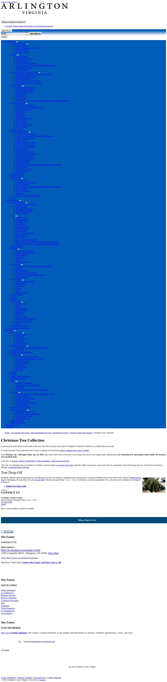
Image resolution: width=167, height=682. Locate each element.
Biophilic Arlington (23, 79)
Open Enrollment (22, 70)
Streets (18, 290)
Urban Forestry (21, 277)
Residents (9, 330)
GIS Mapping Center (24, 211)
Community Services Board (26, 76)
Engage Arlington (17, 173)
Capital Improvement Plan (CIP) (28, 48)
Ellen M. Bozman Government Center (20, 550)
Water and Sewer (22, 405)
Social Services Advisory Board (28, 81)
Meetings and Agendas (24, 92)
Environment (16, 264)
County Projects (17, 129)
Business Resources (13, 425)
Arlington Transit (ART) (25, 282)
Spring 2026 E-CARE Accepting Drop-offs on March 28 (38, 244)
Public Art (19, 341)
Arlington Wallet (22, 50)
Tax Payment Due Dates (25, 398)
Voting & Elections (18, 423)
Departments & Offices (20, 132)
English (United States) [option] (29, 26)
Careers (14, 54)
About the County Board (25, 87)
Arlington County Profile (25, 204)
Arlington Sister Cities (19, 326)
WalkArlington (21, 293)
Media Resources (22, 229)
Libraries (19, 315)
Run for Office (21, 368)
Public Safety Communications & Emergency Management (38, 165)
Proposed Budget (22, 52)
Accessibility (6, 613)
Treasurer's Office (22, 171)
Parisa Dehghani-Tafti (24, 125)
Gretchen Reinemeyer (24, 118)
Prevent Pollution (22, 270)
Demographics (21, 207)
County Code (21, 98)
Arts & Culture (21, 304)
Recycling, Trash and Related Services (30, 275)
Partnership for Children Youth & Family (31, 348)
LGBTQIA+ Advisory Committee (29, 83)
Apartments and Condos (25, 412)
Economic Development (25, 147)
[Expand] (17, 41)
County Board (16, 85)
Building (14, 248)
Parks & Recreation (23, 160)
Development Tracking (24, 209)
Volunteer (19, 193)
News (13, 215)
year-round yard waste (64, 465)
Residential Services (61, 433)
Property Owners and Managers (28, 414)
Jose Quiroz (20, 114)
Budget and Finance (18, 43)
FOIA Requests (8, 608)
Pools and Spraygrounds (25, 319)
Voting (13, 198)
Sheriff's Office (21, 189)
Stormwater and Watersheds (26, 273)
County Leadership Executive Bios (29, 107)
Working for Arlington (24, 68)
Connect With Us (22, 222)
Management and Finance (26, 158)
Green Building (22, 255)
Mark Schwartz (22, 123)
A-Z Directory (7, 593)
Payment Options (22, 396)
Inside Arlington (22, 235)
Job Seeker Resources (24, 59)
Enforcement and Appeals (26, 253)
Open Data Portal (22, 213)
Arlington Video (22, 220)
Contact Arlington (54, 678)
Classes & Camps (17, 350)
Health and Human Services (21, 352)
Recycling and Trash (19, 409)
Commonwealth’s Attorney (26, 182)
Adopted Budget (22, 45)
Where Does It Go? (23, 418)
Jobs (3, 603)
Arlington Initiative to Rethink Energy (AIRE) (33, 266)
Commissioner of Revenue (26, 134)
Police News (20, 237)
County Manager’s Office (25, 143)
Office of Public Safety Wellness (28, 195)
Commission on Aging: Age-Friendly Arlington (34, 74)
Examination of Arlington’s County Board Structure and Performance (42, 101)
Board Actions (21, 94)
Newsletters (20, 224)
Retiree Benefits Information (27, 63)
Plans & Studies (17, 246)
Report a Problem (9, 598)
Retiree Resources (23, 61)
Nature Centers (21, 317)
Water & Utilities (17, 420)
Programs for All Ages (24, 321)
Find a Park (20, 312)
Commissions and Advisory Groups (24, 72)
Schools (14, 297)
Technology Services (24, 169)
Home (7, 433)
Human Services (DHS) (25, 156)
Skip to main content (9, 2)
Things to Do (16, 301)
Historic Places (21, 343)
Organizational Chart (24, 109)
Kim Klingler (21, 120)
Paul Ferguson (21, 127)
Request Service (8, 595)
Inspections (20, 257)
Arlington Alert (21, 180)
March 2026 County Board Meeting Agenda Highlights (37, 242)
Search (3, 34)
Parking (19, 288)
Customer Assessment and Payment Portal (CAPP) (35, 394)
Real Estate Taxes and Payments (28, 385)
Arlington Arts (21, 334)
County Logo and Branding (26, 240)
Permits (18, 259)
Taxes (13, 381)
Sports (18, 323)
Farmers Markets (22, 310)
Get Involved (21, 96)
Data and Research (18, 202)
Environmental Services (25, 151)
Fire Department (22, 149)
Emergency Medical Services (27, 154)
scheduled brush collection (19, 467)
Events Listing (21, 231)
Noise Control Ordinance (20, 376)
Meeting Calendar (18, 176)
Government (16, 433)
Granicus (42, 680)
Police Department (23, 162)
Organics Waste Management (81, 433)
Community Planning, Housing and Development (35, 136)
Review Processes (23, 262)
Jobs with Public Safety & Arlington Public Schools (36, 65)
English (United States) (29, 17)
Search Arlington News (25, 233)
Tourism (14, 299)
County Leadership (18, 103)
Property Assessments (24, 383)
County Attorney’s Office (25, 138)
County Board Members (25, 90)
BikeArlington (21, 284)
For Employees (7, 611)
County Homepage (8, 678)
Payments (14, 392)
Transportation (16, 279)
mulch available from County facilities (74, 450)
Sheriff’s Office (22, 167)
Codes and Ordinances (24, 251)
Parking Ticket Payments (25, 403)
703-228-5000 (39, 480)
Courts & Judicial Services (26, 145)
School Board (21, 112)
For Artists (20, 337)
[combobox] (13, 22)
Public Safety (16, 178)
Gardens (19, 268)
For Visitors (20, 339)
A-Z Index (10, 427)
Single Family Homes (24, 416)
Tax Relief (20, 387)
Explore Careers (22, 57)
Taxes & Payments (23, 401)
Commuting (20, 286)
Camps (18, 306)
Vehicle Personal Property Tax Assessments (32, 390)
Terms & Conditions (25, 678)
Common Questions (10, 600)
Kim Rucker (20, 116)
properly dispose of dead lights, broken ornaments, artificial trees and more (40, 461)
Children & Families (18, 345)
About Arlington (12, 200)
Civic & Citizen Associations (27, 357)
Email (3, 504)
